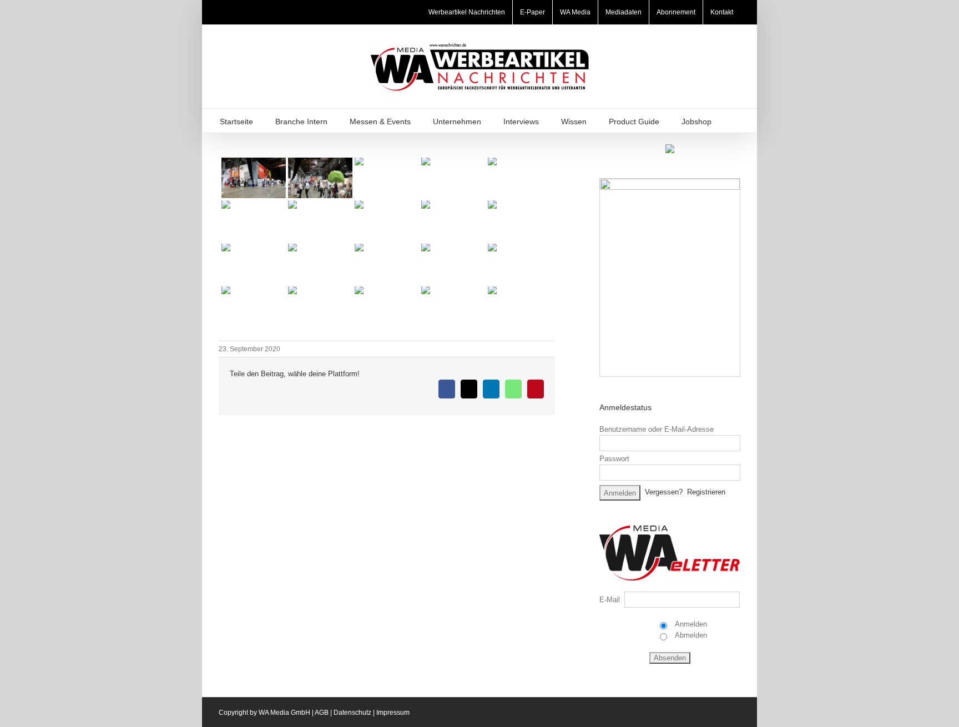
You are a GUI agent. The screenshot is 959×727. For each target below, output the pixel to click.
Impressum (393, 712)
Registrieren (706, 492)
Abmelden (690, 635)
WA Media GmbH (284, 712)
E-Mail (609, 599)
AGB (322, 712)
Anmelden (690, 624)
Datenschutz (352, 712)
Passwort (614, 459)
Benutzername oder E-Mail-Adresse (656, 429)
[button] (737, 121)
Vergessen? (664, 492)
